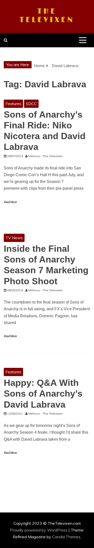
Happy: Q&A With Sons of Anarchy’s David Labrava (43, 393)
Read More (10, 202)
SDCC (31, 103)
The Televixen (47, 15)
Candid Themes (66, 536)
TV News (14, 237)
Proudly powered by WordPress (39, 529)
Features (13, 103)
